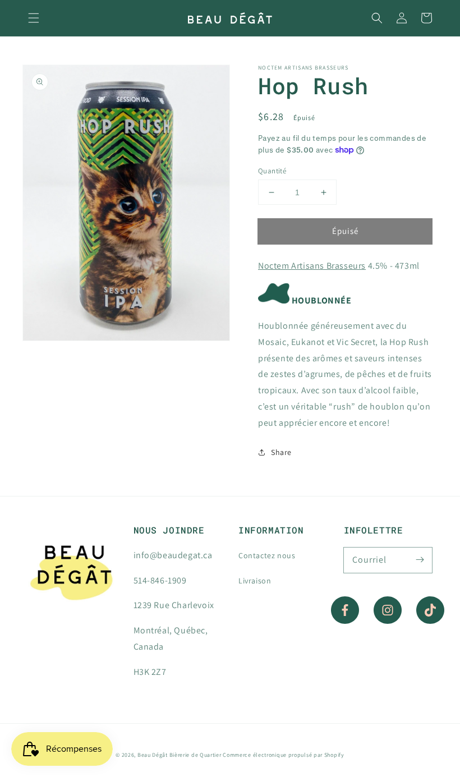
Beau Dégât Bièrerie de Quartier (179, 754)
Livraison (254, 581)
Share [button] (281, 452)
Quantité (272, 171)
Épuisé (345, 231)
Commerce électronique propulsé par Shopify (283, 754)
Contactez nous (266, 555)
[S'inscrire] (419, 560)
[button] (33, 18)
